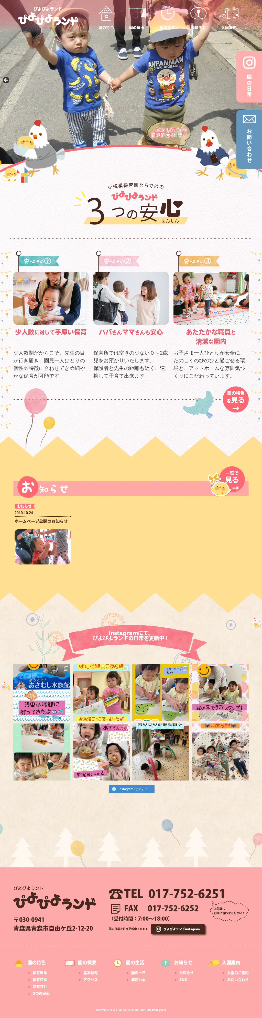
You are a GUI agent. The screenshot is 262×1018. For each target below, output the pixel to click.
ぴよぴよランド (48, 9)
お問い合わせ (238, 979)
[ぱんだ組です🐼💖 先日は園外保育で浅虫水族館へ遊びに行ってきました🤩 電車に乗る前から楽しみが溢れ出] (41, 692)
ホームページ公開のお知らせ (41, 521)
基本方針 (40, 986)
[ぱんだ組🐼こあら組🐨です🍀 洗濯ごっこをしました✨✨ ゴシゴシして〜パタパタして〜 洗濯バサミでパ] (101, 692)
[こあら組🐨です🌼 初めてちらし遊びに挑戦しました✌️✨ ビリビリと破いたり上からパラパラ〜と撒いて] (220, 752)
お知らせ (24, 506)
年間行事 (138, 979)
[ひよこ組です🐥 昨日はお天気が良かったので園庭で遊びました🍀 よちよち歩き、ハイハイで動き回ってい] (160, 692)
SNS (183, 979)
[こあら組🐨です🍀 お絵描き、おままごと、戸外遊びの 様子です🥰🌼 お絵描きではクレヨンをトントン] (41, 752)
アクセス (90, 979)
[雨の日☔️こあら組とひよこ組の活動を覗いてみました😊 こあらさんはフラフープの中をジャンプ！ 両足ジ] (160, 752)
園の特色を (236, 401)
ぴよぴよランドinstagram (181, 929)
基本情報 (90, 973)
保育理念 (40, 973)
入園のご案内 (238, 973)
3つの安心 (41, 993)
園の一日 (138, 973)
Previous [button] (6, 80)
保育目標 (40, 979)
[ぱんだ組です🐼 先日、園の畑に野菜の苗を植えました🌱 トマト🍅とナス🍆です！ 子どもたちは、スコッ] (101, 752)
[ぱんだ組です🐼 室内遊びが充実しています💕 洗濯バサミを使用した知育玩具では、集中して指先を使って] (220, 692)
